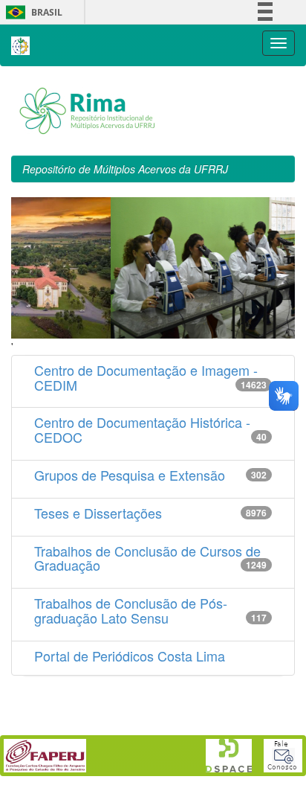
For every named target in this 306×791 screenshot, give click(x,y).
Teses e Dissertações (98, 512)
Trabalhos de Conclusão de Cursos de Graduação (147, 558)
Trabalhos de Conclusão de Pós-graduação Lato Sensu (130, 610)
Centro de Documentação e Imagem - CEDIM (146, 377)
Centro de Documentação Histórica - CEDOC (142, 429)
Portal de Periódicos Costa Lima (129, 655)
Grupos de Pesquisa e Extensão (129, 474)
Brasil (31, 12)
